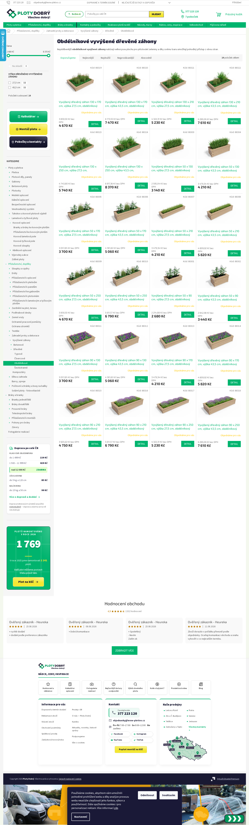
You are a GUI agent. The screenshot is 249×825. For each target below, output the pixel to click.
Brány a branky (15, 395)
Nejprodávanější (125, 58)
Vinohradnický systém (23, 209)
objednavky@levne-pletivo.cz (129, 720)
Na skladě (19, 66)
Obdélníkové (21, 363)
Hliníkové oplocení (22, 250)
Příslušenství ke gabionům (26, 291)
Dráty (14, 273)
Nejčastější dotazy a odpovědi (138, 2)
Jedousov (193, 721)
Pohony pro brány (21, 422)
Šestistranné (21, 368)
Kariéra (75, 721)
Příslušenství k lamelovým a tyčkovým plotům (32, 302)
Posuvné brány (19, 409)
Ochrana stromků (20, 326)
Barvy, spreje (18, 381)
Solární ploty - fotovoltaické (26, 390)
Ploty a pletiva (15, 168)
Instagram (141, 734)
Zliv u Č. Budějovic (173, 716)
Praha (191, 710)
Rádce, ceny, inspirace (53, 674)
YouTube (118, 740)
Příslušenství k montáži (23, 418)
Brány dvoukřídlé (20, 404)
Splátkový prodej (49, 733)
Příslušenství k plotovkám (26, 296)
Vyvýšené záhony (21, 340)
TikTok (140, 740)
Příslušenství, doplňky (19, 264)
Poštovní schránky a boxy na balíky (29, 386)
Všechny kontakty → (197, 729)
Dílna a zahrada (19, 377)
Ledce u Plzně (172, 710)
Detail (95, 124)
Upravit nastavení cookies (70, 778)
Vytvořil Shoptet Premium (228, 778)
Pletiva (15, 172)
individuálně (15, 506)
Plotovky (16, 190)
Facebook (118, 734)
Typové (18, 354)
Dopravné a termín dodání (101, 2)
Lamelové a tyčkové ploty (25, 218)
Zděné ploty (18, 259)
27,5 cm (19, 82)
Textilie (15, 331)
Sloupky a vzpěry (20, 268)
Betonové (19, 345)
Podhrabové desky (21, 312)
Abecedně (146, 58)
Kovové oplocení (21, 223)
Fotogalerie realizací (18, 432)
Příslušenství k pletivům (25, 282)
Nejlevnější (88, 58)
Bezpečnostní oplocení (23, 204)
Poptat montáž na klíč (131, 749)
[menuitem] (14, 25)
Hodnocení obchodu (125, 603)
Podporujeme (78, 736)
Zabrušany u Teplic (174, 727)
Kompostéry (19, 372)
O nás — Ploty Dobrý (81, 715)
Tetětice (169, 721)
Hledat (156, 14)
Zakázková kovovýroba (53, 739)
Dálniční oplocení (20, 200)
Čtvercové (19, 358)
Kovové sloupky (22, 245)
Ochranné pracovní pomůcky (26, 322)
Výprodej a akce (20, 255)
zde (116, 808)
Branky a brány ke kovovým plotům (31, 227)
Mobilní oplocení (20, 195)
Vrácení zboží (48, 721)
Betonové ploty (20, 186)
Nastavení (80, 817)
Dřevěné (18, 349)
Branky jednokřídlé (21, 399)
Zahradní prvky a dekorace (25, 335)
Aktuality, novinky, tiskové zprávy (84, 729)
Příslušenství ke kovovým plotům (30, 232)
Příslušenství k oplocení (24, 278)
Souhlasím (168, 795)
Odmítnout (147, 795)
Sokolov (192, 716)
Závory (15, 427)
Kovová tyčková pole (24, 241)
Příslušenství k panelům (25, 287)
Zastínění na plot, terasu (24, 308)
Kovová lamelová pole (25, 236)
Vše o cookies (78, 742)
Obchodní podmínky (51, 727)
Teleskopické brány (22, 413)
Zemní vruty (18, 317)
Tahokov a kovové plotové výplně (29, 213)
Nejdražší (105, 58)
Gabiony (16, 181)
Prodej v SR (77, 709)
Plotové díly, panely (22, 177)
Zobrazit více (124, 650)
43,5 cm (19, 87)
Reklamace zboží (49, 715)
